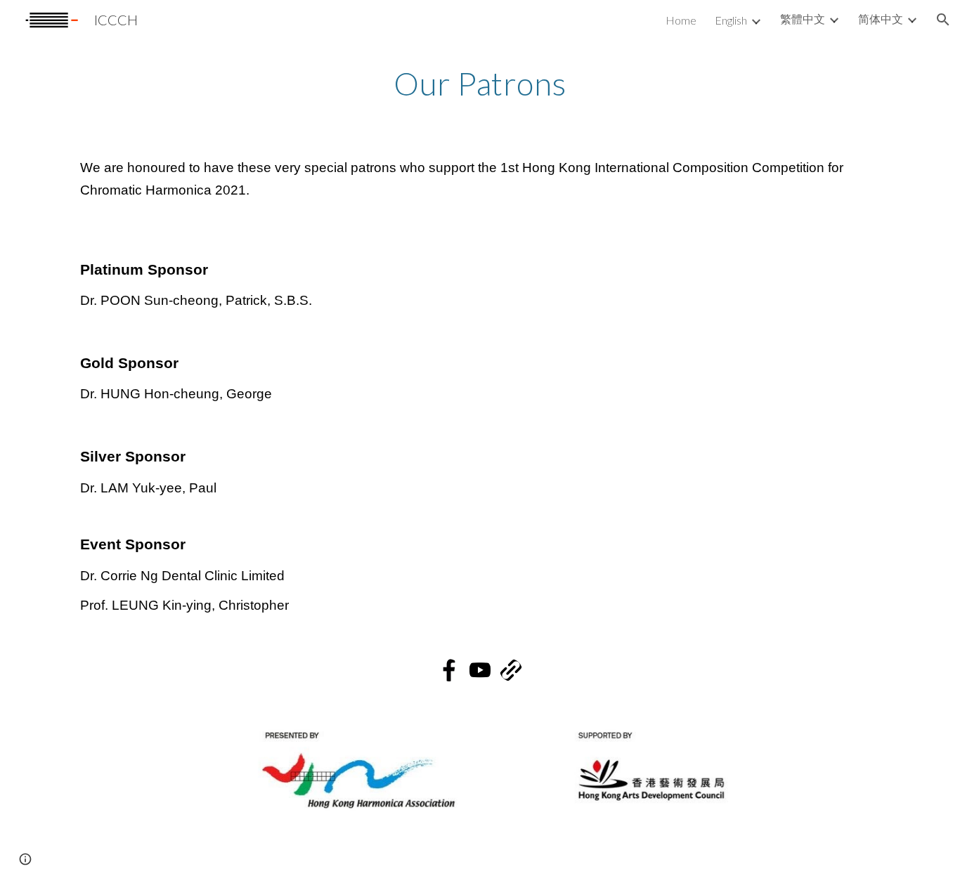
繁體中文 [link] (802, 18)
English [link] (731, 20)
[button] (943, 20)
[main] (480, 86)
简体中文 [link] (880, 18)
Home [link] (681, 20)
